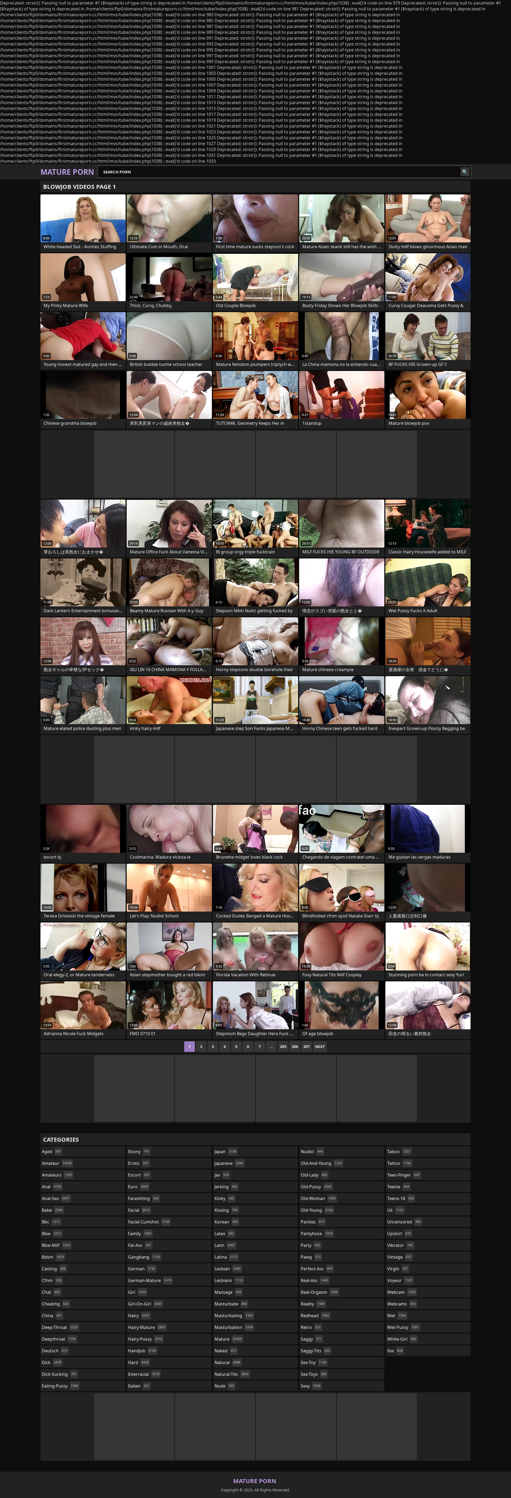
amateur (57, 1163)
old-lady (314, 1175)
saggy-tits (315, 1351)
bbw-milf (56, 1245)
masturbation (234, 1327)
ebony (138, 1151)
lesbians (229, 1280)
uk (395, 1210)
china (52, 1316)
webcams (401, 1304)
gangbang (144, 1257)
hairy (138, 1316)
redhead (315, 1316)
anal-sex (55, 1198)
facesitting (143, 1198)
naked (225, 1351)
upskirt (399, 1233)
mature (228, 1339)
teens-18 (400, 1198)
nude (224, 1386)
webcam (401, 1292)
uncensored (404, 1222)
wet (396, 1316)
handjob (142, 1351)
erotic (138, 1163)
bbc (51, 1222)
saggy (311, 1339)
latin (225, 1245)
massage (228, 1292)
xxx (395, 1351)
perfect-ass (316, 1269)
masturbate (231, 1304)
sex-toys (314, 1374)
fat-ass (139, 1245)
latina (226, 1257)
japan (225, 1151)
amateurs (57, 1175)
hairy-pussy (145, 1339)
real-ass (314, 1280)
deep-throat (60, 1327)
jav (222, 1175)
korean (226, 1222)
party (310, 1245)
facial (139, 1210)
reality (313, 1304)
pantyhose (317, 1233)
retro (311, 1327)
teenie (398, 1187)
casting (54, 1269)
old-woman (318, 1198)
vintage (399, 1257)
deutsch (54, 1351)
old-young (317, 1210)
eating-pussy (60, 1386)
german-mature (149, 1280)
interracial (143, 1374)
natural (227, 1362)
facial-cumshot (149, 1222)
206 (295, 1046)
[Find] (464, 171)
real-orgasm (319, 1292)
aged (51, 1151)
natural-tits (232, 1374)
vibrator (400, 1245)
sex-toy (313, 1362)
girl (137, 1292)
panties (312, 1222)
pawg (311, 1257)
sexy (310, 1386)
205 (283, 1046)
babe (52, 1210)
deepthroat (59, 1339)
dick (51, 1362)
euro (138, 1187)
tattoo (399, 1163)
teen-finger (403, 1175)
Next (320, 1046)
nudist (312, 1151)
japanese (229, 1163)
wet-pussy (403, 1327)
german (141, 1269)
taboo (398, 1151)
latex (224, 1233)
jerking (226, 1187)
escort (139, 1175)
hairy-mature (147, 1327)
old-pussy (316, 1187)
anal (51, 1187)
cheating (55, 1304)
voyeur (399, 1280)
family (139, 1233)
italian (138, 1386)
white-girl (401, 1339)
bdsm (53, 1257)
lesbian (228, 1269)
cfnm (51, 1280)
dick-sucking (59, 1374)
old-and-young (321, 1163)
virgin (397, 1269)
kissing (226, 1210)
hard (138, 1362)
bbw (51, 1233)
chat (51, 1292)
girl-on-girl (145, 1304)
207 (306, 1046)
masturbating (234, 1316)
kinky (224, 1198)
